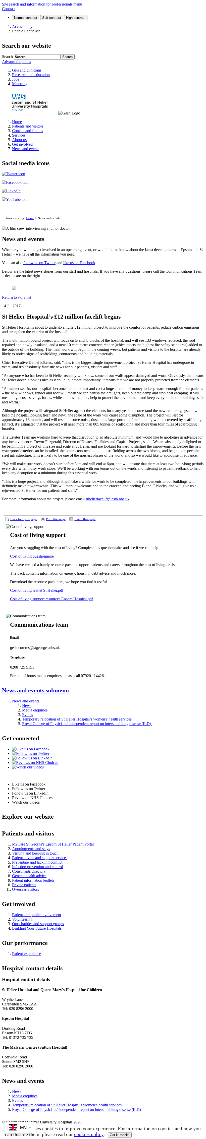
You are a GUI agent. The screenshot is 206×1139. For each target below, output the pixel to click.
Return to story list (16, 297)
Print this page (56, 519)
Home (30, 218)
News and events (35, 690)
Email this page (84, 519)
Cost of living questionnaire (32, 556)
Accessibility (22, 26)
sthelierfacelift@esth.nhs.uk (107, 499)
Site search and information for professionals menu (42, 4)
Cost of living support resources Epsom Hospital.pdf (51, 599)
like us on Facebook (79, 263)
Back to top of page (23, 519)
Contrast (8, 9)
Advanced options (16, 61)
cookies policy (89, 1134)
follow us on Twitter (39, 263)
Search (7, 56)
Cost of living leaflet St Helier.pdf (36, 590)
